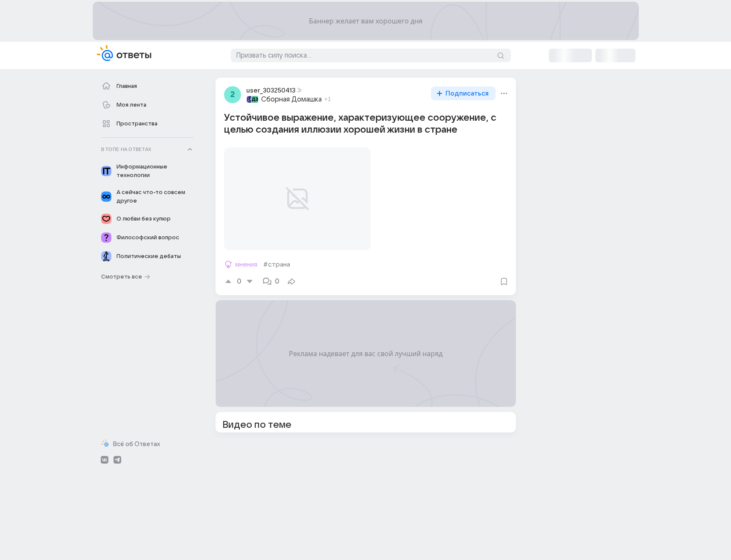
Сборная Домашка (291, 99)
